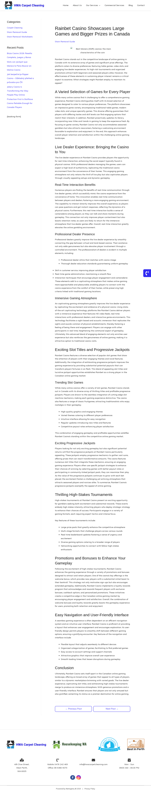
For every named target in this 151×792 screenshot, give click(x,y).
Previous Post (73, 708)
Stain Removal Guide (17, 32)
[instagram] (78, 777)
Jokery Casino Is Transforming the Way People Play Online (17, 91)
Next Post (112, 708)
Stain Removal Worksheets (20, 36)
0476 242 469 (61, 764)
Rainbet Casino (62, 59)
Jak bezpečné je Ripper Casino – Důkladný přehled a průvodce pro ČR (20, 78)
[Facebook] (73, 777)
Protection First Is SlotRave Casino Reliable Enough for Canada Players (20, 103)
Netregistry (70, 789)
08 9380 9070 (60, 767)
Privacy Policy (89, 789)
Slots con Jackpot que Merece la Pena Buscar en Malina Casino (19, 66)
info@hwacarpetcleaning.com (93, 764)
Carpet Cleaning (14, 27)
